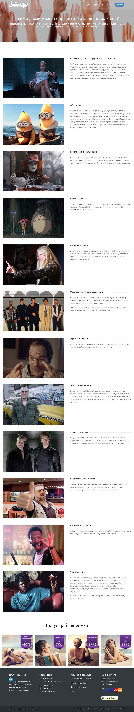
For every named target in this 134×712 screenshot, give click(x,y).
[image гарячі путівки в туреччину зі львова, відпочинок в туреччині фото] (84, 651)
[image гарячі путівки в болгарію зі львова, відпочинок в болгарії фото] (51, 651)
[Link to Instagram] (117, 708)
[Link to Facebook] (114, 708)
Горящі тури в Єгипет (79, 683)
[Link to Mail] (120, 708)
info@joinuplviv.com (47, 691)
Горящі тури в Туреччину (80, 679)
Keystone (35, 709)
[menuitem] (88, 4)
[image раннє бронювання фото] (18, 651)
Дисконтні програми (79, 687)
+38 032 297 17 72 (47, 688)
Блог (72, 691)
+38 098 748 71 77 (47, 686)
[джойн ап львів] (19, 4)
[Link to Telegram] (123, 708)
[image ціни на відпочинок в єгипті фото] (117, 651)
